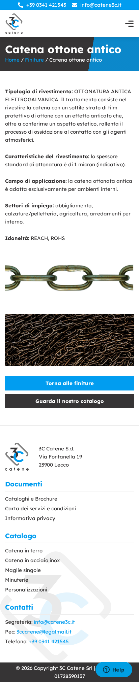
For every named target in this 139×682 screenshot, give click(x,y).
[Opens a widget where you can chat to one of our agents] (113, 670)
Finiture (34, 60)
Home (12, 60)
